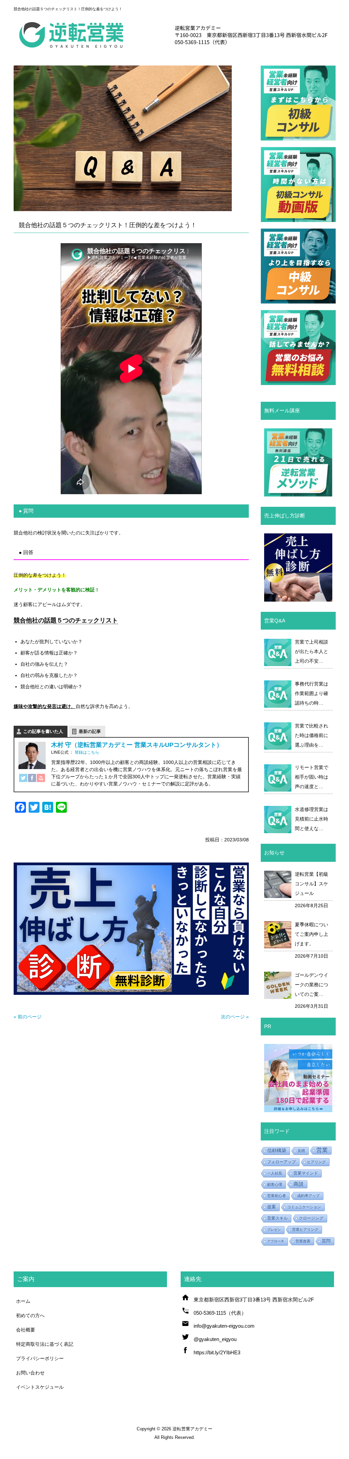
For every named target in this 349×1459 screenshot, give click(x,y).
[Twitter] (23, 779)
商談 (298, 1184)
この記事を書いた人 (43, 731)
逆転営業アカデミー (192, 1429)
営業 (322, 1150)
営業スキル (277, 1218)
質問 (326, 1240)
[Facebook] (32, 779)
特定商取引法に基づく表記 (44, 1344)
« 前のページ (28, 1016)
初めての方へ (30, 1315)
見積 (301, 1151)
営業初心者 (276, 1196)
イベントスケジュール (40, 1387)
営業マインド (305, 1173)
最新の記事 (90, 731)
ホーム (23, 1301)
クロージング (311, 1218)
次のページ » (235, 1016)
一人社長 (274, 1173)
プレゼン (274, 1230)
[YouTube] (41, 779)
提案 (271, 1207)
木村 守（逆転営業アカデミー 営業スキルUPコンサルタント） (137, 744)
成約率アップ (308, 1196)
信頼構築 (276, 1150)
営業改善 (302, 1241)
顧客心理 (274, 1184)
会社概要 (25, 1329)
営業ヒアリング (305, 1229)
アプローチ (275, 1241)
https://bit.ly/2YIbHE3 (217, 1352)
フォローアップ (281, 1162)
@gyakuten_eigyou (215, 1339)
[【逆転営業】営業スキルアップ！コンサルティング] (175, 50)
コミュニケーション (304, 1207)
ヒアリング (316, 1162)
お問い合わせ (30, 1372)
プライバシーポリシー (40, 1358)
